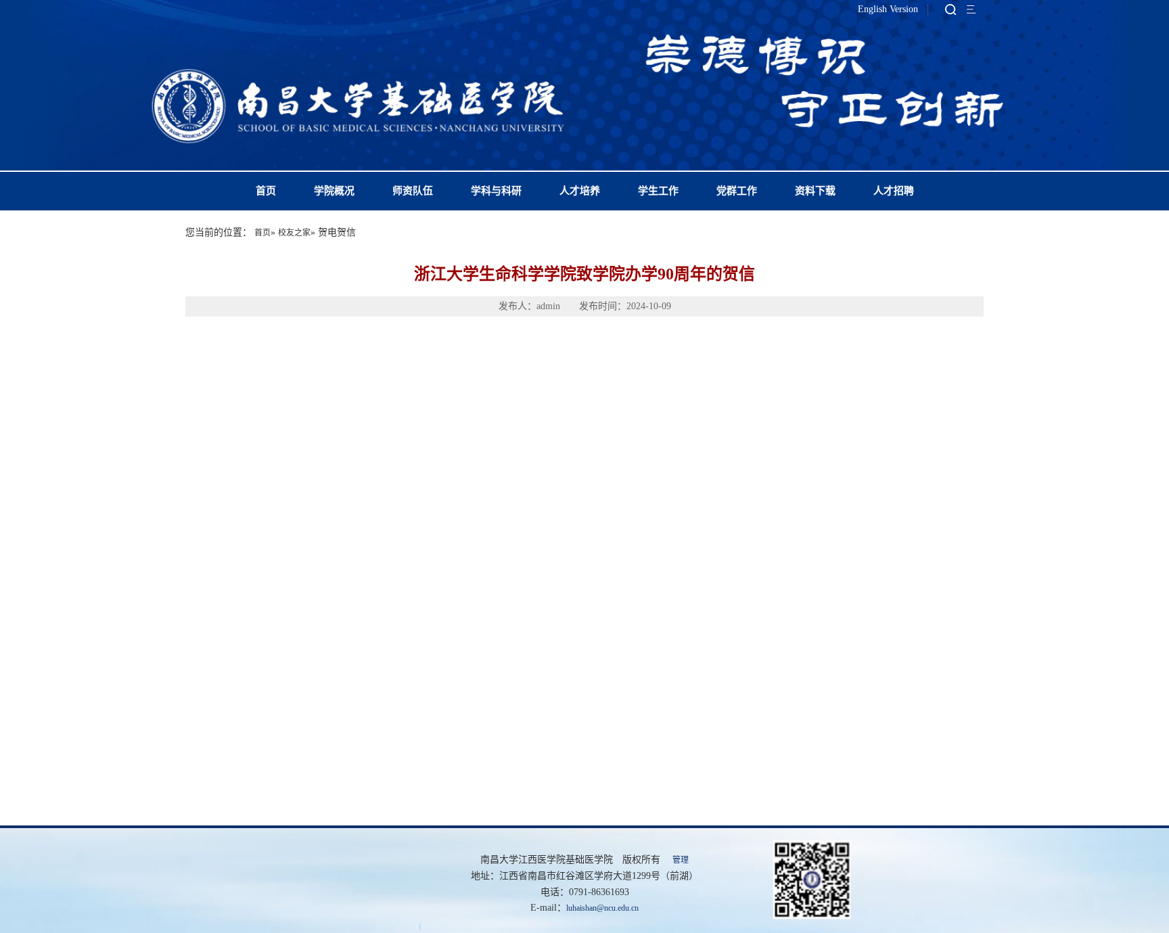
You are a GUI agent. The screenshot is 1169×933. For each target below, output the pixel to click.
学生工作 (658, 190)
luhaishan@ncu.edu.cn (602, 908)
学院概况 (334, 190)
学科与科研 (496, 190)
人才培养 (579, 190)
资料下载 (815, 190)
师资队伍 (412, 190)
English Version (888, 9)
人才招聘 (893, 190)
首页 (266, 190)
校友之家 (294, 232)
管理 (680, 860)
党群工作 (736, 190)
